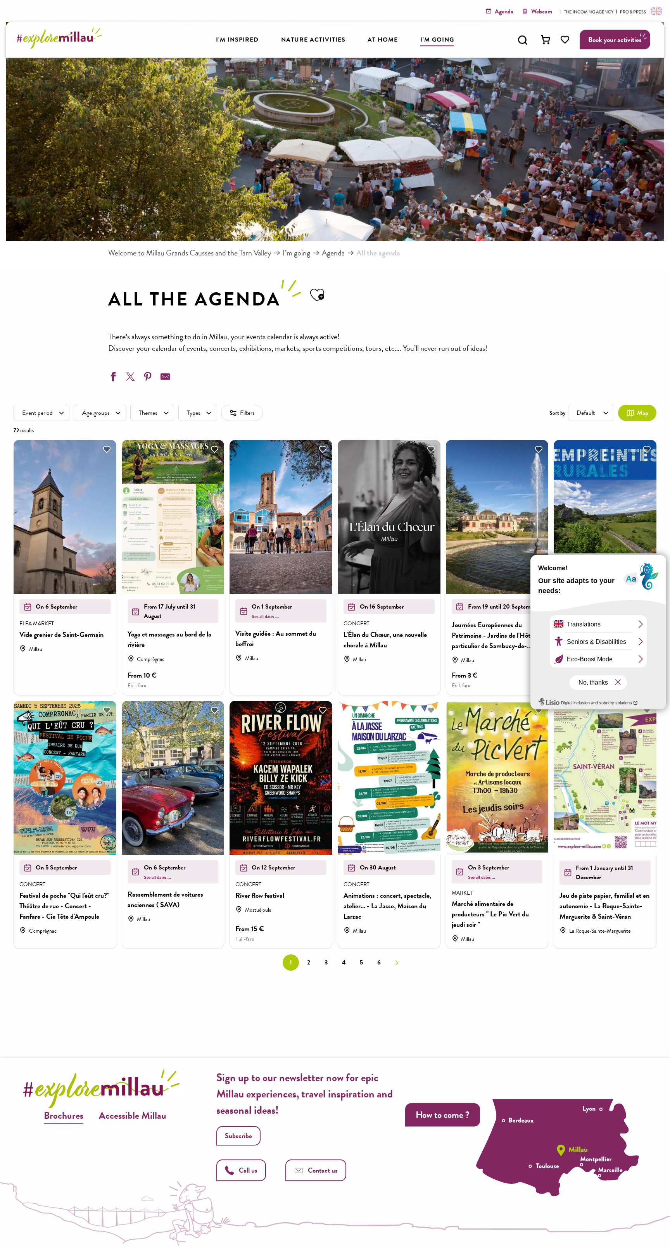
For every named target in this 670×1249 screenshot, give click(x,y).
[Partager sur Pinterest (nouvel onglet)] (147, 378)
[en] (655, 11)
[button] (523, 39)
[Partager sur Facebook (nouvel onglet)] (112, 378)
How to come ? (443, 1115)
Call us (248, 1170)
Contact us (323, 1170)
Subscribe (238, 1135)
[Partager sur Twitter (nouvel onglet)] (129, 378)
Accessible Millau (132, 1115)
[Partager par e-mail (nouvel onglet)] (164, 378)
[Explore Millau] (61, 46)
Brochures (63, 1115)
